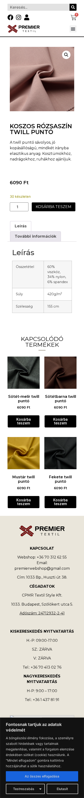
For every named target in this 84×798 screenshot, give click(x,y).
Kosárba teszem (53, 207)
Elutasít (62, 789)
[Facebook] (10, 17)
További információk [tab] (35, 236)
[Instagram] (18, 17)
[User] (27, 17)
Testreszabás (23, 789)
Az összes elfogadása (42, 776)
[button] (73, 28)
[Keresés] (73, 7)
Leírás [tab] (21, 226)
